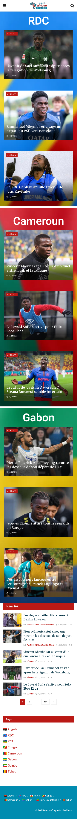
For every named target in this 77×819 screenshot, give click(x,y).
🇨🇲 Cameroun (12, 753)
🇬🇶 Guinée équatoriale (47, 800)
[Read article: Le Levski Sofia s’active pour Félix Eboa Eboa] (38, 315)
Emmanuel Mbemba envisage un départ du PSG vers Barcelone (34, 128)
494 (45, 701)
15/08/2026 (13, 472)
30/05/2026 (13, 336)
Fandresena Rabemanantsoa (40, 624)
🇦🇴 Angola (10, 729)
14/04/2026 (13, 593)
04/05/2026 (13, 532)
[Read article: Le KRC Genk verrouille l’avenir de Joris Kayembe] (38, 176)
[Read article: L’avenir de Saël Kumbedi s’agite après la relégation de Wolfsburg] (38, 54)
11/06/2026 (13, 75)
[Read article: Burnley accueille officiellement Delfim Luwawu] (12, 620)
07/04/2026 (13, 136)
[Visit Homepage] (38, 5)
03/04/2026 (13, 196)
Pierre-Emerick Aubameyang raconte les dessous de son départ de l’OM (38, 465)
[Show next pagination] (54, 702)
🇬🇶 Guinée (10, 765)
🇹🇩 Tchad (9, 771)
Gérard (30, 661)
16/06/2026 (13, 275)
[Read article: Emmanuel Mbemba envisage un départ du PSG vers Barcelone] (38, 115)
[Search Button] (72, 5)
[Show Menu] (4, 5)
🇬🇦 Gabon (10, 759)
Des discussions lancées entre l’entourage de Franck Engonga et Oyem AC (35, 583)
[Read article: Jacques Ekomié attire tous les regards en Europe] (38, 512)
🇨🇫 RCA (8, 741)
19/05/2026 (13, 396)
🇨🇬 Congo (10, 747)
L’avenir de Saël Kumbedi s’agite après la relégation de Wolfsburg (38, 68)
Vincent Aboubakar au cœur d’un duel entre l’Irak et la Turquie (38, 268)
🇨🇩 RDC (8, 735)
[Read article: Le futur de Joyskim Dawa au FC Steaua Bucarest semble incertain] (38, 376)
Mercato (11, 33)
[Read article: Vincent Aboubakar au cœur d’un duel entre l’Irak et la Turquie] (38, 255)
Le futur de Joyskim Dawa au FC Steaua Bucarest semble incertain (34, 389)
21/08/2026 (62, 624)
